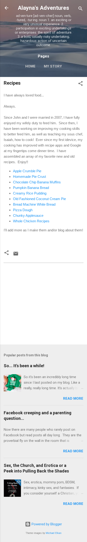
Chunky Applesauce (28, 215)
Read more (73, 398)
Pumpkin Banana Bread (31, 188)
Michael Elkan (53, 533)
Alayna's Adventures (43, 8)
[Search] (80, 9)
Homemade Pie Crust (29, 177)
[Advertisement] (43, 304)
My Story (53, 66)
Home (30, 66)
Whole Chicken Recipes (31, 221)
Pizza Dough (22, 210)
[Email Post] (16, 255)
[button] (80, 84)
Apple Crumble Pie (27, 171)
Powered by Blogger (46, 524)
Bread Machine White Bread (34, 204)
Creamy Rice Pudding (29, 193)
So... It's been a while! (24, 365)
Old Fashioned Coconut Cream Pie (39, 199)
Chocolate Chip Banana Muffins (37, 182)
